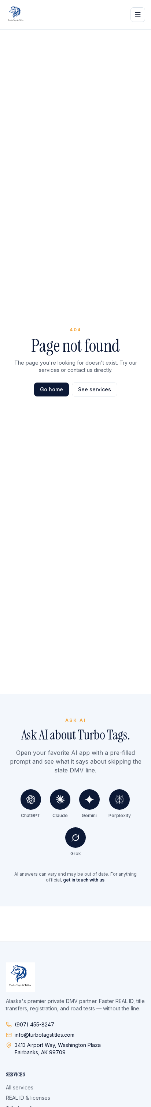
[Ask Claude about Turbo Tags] (60, 799)
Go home (51, 389)
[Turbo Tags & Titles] (16, 14)
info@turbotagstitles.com (44, 1035)
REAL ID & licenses (28, 1098)
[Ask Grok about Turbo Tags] (75, 837)
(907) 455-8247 (34, 1024)
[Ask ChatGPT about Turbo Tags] (31, 799)
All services (19, 1087)
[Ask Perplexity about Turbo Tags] (119, 799)
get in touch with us (83, 880)
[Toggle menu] (137, 14)
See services (94, 389)
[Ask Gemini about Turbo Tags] (89, 799)
